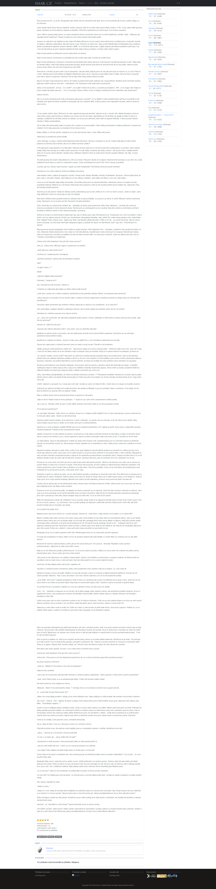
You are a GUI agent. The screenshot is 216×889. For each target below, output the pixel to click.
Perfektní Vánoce (154, 72)
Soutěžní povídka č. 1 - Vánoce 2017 (161, 115)
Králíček (151, 50)
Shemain (40, 15)
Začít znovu (152, 139)
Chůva (150, 21)
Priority (150, 93)
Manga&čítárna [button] (70, 3)
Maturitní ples (153, 57)
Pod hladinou (153, 79)
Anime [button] (81, 3)
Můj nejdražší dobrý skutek (157, 64)
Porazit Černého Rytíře (156, 86)
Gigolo (150, 43)
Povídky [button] (58, 3)
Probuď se (152, 100)
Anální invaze (153, 14)
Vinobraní (151, 132)
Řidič (150, 108)
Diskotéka (151, 28)
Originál (112, 15)
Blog (96, 3)
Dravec (150, 35)
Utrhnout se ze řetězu (155, 124)
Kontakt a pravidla (107, 3)
